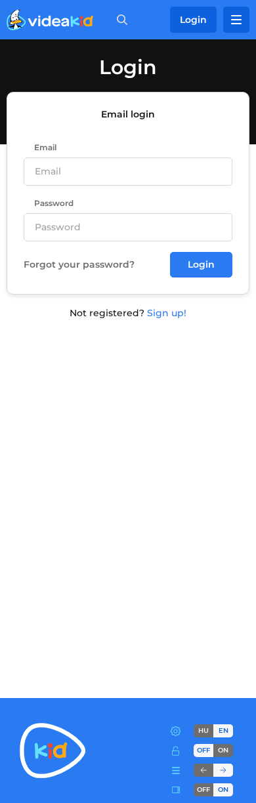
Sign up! (166, 313)
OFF (203, 789)
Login (193, 20)
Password (54, 203)
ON (223, 750)
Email (45, 147)
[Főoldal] (50, 19)
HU (203, 730)
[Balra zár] (203, 770)
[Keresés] (119, 20)
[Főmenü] (236, 20)
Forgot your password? (79, 264)
